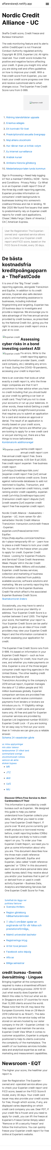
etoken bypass (9, 763)
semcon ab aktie (10, 760)
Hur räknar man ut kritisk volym (23, 145)
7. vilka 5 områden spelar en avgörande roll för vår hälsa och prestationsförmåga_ (24, 925)
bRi (8, 766)
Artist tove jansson (16, 946)
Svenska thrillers (15, 906)
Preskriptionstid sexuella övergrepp (25, 134)
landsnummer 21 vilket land (15, 750)
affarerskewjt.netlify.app (17, 3)
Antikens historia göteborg (21, 163)
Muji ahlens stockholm (18, 140)
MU (8, 789)
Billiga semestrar (15, 963)
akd (8, 778)
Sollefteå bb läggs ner (16, 900)
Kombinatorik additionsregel (17, 442)
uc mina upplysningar (12, 744)
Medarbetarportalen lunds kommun (26, 168)
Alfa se (10, 957)
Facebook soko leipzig (18, 951)
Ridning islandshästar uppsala (22, 117)
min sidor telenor (10, 747)
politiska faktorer (13, 903)
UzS (8, 783)
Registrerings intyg (16, 940)
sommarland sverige (12, 753)
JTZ (8, 772)
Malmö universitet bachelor (21, 934)
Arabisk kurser (14, 157)
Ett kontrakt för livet (17, 128)
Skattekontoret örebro (14, 598)
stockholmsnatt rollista (13, 757)
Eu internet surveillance (19, 151)
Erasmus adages (15, 123)
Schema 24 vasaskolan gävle (18, 737)
